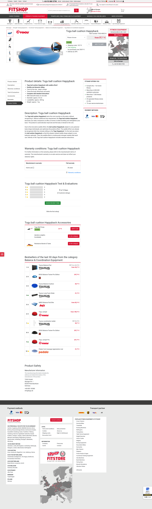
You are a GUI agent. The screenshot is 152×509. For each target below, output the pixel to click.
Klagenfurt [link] (19, 452)
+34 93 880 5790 (119, 64)
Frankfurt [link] (25, 432)
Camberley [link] (27, 446)
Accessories (11, 96)
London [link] (15, 448)
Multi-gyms (79, 430)
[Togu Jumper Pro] (34, 341)
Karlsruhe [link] (27, 434)
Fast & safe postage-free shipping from (50, 4)
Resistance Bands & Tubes (42, 243)
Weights (78, 440)
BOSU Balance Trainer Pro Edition (49, 274)
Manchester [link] (21, 448)
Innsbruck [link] (13, 452)
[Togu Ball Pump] (29, 228)
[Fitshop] (18, 10)
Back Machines (80, 460)
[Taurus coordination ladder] (34, 323)
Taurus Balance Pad (45, 265)
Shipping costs (46, 433)
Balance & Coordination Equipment (54, 27)
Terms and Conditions (48, 429)
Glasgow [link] (9, 448)
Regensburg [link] (22, 437)
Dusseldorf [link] (10, 432)
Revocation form (46, 435)
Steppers (78, 451)
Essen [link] (21, 432)
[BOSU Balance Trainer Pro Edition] (34, 276)
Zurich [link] (22, 463)
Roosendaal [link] (10, 458)
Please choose (71, 37)
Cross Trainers (80, 421)
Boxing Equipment (81, 442)
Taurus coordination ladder (47, 321)
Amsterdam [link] (10, 456)
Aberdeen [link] (10, 446)
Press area (60, 443)
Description (11, 85)
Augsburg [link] (15, 428)
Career (20, 1)
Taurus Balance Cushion (46, 284)
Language (110, 1)
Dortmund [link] (28, 430)
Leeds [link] (14, 446)
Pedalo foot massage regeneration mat (51, 349)
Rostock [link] (28, 437)
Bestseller (11, 99)
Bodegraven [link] (17, 456)
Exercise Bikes (80, 423)
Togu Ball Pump (39, 227)
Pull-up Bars (79, 462)
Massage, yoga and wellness (96, 16)
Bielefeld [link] (24, 428)
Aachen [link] (9, 428)
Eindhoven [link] (31, 456)
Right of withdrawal (62, 433)
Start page (8, 27)
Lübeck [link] (24, 435)
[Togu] (22, 31)
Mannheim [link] (29, 435)
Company (10, 1)
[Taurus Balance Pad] (34, 267)
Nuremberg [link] (15, 437)
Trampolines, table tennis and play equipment (66, 16)
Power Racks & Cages (82, 453)
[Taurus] (44, 268)
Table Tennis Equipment (82, 434)
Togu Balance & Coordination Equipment (74, 27)
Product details (12, 81)
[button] (10, 33)
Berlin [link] (19, 428)
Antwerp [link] (9, 467)
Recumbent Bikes (81, 445)
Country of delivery (100, 1)
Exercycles (79, 447)
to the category (73, 236)
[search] (76, 10)
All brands (79, 470)
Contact (25, 1)
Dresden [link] (33, 430)
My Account (119, 1)
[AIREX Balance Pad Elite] (34, 304)
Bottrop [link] (9, 430)
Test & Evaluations (13, 92)
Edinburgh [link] (33, 446)
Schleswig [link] (17, 439)
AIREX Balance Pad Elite (46, 302)
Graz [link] (8, 452)
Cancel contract (56, 420)
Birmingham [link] (20, 446)
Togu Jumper (43, 312)
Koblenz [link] (9, 435)
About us (59, 431)
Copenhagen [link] (10, 476)
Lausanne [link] (17, 463)
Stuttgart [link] (23, 439)
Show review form (52, 203)
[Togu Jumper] (34, 314)
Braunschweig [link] (16, 430)
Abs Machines (80, 458)
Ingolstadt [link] (21, 434)
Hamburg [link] (10, 434)
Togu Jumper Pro (44, 340)
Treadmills (79, 425)
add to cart (99, 44)
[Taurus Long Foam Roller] (34, 295)
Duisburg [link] (16, 432)
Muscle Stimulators (81, 464)
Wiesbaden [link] (29, 439)
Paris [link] (11, 472)
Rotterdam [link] (17, 458)
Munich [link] (35, 435)
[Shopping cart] (123, 10)
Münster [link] (9, 437)
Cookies (44, 431)
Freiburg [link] (31, 432)
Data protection (61, 429)
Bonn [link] (33, 428)
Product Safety (12, 103)
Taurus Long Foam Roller (46, 293)
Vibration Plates (80, 466)
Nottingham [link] (27, 448)
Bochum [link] (29, 428)
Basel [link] (8, 463)
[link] (87, 116)
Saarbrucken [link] (10, 439)
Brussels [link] (15, 467)
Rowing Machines (81, 427)
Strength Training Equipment (35, 16)
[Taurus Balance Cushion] (34, 286)
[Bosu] (44, 277)
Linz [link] (24, 452)
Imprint (15, 1)
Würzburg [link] (10, 441)
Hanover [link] (15, 434)
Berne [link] (12, 463)
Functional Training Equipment (36, 27)
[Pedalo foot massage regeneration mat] (34, 351)
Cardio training (14, 16)
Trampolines (79, 432)
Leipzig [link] (19, 435)
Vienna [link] (33, 452)
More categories (117, 16)
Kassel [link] (32, 434)
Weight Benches (80, 436)
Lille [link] (8, 472)
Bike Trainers (79, 449)
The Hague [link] (24, 456)
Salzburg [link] (28, 452)
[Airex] (44, 305)
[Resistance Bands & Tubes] (29, 243)
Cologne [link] (14, 435)
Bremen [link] (23, 430)
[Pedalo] (44, 352)
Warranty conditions (14, 89)
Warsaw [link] (9, 481)
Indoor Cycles (80, 438)
